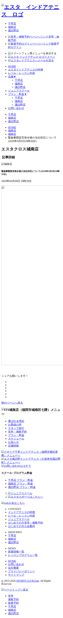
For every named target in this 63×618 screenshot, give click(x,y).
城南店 (12, 27)
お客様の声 (15, 424)
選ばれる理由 (16, 421)
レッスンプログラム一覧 (23, 555)
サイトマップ (16, 574)
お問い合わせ (16, 564)
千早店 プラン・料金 (20, 480)
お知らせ (13, 442)
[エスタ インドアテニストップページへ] (31, 14)
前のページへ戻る (12, 402)
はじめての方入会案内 (21, 526)
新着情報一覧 (16, 551)
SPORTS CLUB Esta (27, 580)
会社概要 (13, 567)
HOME (12, 561)
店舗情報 (13, 445)
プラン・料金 (16, 435)
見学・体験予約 (17, 431)
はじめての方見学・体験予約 (25, 522)
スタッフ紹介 (16, 428)
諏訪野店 (13, 30)
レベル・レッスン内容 (21, 515)
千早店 (12, 23)
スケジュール (16, 438)
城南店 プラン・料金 (20, 483)
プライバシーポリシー (21, 571)
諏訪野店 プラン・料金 (22, 487)
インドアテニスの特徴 (21, 512)
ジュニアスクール (19, 519)
